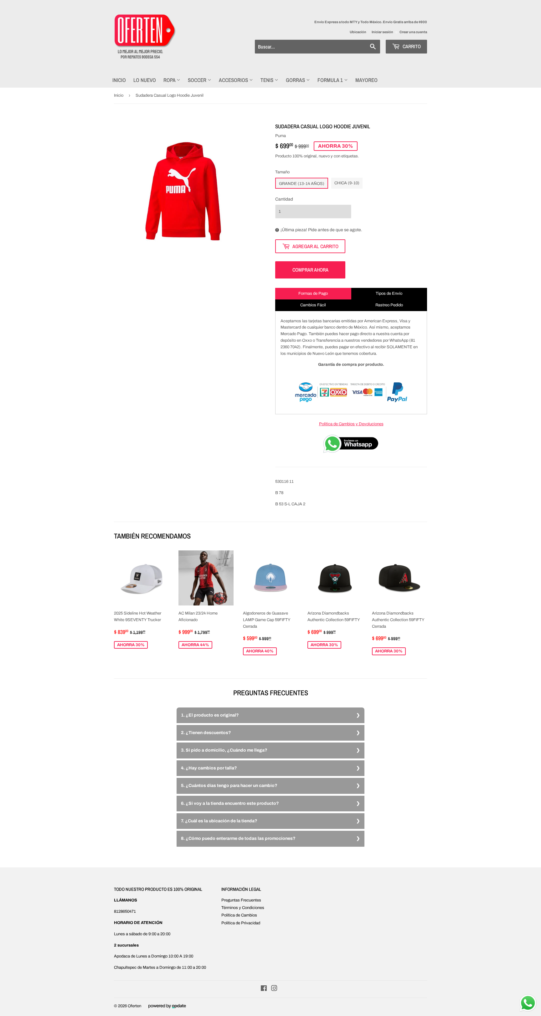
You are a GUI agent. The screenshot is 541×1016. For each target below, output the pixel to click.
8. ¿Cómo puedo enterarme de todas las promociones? (238, 838)
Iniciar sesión (382, 32)
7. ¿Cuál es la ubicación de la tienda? (219, 821)
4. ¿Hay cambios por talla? (209, 768)
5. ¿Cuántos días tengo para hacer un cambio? (229, 785)
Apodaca (122, 956)
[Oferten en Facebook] (263, 989)
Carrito (411, 46)
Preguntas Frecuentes (241, 900)
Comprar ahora (310, 269)
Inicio (119, 80)
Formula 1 (330, 80)
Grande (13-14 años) (301, 183)
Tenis (267, 80)
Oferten (134, 1006)
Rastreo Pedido (389, 305)
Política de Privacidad (240, 923)
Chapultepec (125, 967)
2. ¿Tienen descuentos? (206, 732)
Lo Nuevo (144, 80)
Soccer (198, 80)
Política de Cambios (239, 915)
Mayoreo (366, 80)
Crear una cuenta (413, 32)
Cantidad (284, 199)
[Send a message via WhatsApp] (528, 1003)
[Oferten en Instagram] (274, 989)
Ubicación (358, 32)
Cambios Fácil (313, 305)
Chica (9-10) (346, 183)
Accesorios (234, 80)
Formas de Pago (313, 293)
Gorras (296, 80)
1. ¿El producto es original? (210, 715)
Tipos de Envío (389, 293)
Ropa (170, 80)
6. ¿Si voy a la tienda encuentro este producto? (230, 803)
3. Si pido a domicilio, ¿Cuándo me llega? (224, 750)
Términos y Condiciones (242, 908)
